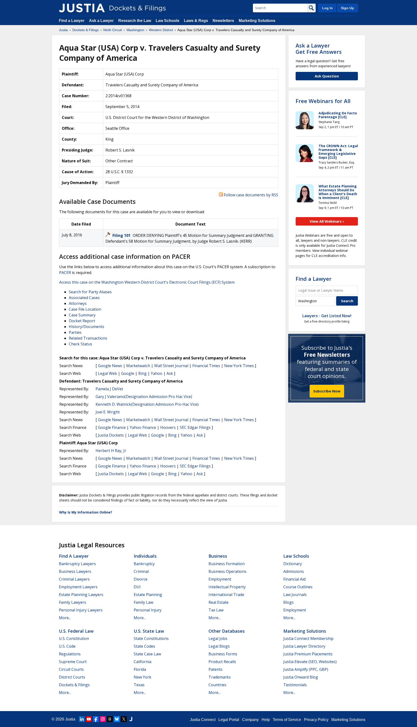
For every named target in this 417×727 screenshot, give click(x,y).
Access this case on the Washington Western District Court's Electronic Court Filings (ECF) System (147, 282)
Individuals (145, 556)
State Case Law (147, 654)
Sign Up (347, 8)
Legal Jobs (217, 638)
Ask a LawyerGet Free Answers (319, 48)
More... (65, 617)
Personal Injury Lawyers (81, 610)
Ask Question (327, 76)
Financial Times (206, 365)
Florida (140, 669)
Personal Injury (147, 610)
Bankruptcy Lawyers (77, 563)
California (142, 661)
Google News (110, 365)
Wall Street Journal (171, 365)
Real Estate (218, 602)
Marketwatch (138, 365)
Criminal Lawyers (74, 579)
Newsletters (223, 21)
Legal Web (107, 373)
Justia (70, 719)
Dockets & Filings (74, 684)
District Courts (72, 677)
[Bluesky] (117, 719)
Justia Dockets (111, 435)
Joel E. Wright (108, 412)
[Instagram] (103, 719)
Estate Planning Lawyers (81, 594)
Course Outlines (298, 587)
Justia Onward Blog (300, 677)
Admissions (293, 571)
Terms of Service (287, 720)
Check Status (80, 344)
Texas (139, 684)
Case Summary (82, 315)
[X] (124, 719)
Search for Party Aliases (90, 292)
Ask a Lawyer (102, 21)
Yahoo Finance (143, 427)
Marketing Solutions (257, 21)
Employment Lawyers (78, 587)
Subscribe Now (327, 391)
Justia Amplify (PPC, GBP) (305, 669)
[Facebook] (96, 719)
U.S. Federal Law (76, 631)
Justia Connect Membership (308, 638)
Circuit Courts (71, 669)
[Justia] (82, 8)
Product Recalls (222, 661)
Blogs (288, 602)
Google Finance (112, 427)
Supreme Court (73, 661)
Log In (327, 8)
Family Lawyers (72, 602)
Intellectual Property (227, 587)
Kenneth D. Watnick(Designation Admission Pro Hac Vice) (147, 404)
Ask (170, 373)
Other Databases (226, 631)
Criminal (141, 571)
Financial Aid (294, 579)
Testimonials (295, 684)
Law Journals (295, 594)
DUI (137, 587)
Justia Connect (202, 720)
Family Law (143, 602)
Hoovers (168, 427)
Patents (215, 669)
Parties (75, 332)
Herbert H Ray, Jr (111, 450)
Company (250, 720)
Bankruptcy (144, 563)
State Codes (144, 646)
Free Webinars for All (323, 101)
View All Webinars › (327, 221)
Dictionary (292, 563)
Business (217, 556)
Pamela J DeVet (109, 388)
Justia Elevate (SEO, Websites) (310, 661)
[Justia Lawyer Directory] (131, 719)
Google (127, 373)
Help (266, 720)
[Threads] (110, 719)
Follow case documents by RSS (250, 195)
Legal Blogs (219, 646)
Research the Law (134, 21)
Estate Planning (148, 594)
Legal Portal (228, 720)
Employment (219, 579)
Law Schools (167, 21)
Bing (142, 373)
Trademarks (219, 677)
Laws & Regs (196, 21)
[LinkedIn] (82, 719)
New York (142, 677)
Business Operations (227, 571)
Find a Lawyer (71, 21)
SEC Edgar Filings (195, 427)
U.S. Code (67, 646)
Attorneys (78, 303)
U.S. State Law (149, 631)
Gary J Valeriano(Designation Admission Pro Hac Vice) (144, 396)
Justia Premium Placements (308, 654)
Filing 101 (122, 235)
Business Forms (222, 654)
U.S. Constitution (74, 638)
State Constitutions (151, 638)
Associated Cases (84, 297)
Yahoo (156, 373)
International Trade (226, 594)
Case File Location (85, 309)
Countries (217, 684)
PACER (65, 272)
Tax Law (215, 610)
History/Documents (86, 326)
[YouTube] (89, 719)
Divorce (140, 579)
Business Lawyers (75, 571)
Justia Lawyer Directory (304, 646)
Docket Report (82, 320)
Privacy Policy (316, 720)
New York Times (239, 365)
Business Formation (226, 563)
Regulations (70, 654)
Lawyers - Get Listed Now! (326, 315)
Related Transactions (88, 338)
